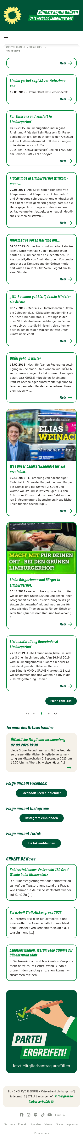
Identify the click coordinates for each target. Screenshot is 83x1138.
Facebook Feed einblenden (42, 793)
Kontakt (22, 1124)
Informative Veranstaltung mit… (35, 240)
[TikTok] (42, 1115)
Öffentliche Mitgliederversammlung (38, 739)
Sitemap (48, 1124)
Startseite (9, 1124)
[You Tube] (49, 1115)
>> (55, 714)
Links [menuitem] (58, 1115)
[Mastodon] (35, 1115)
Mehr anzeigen (61, 701)
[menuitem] (9, 1124)
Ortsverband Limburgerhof (25, 47)
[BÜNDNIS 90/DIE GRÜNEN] (12, 15)
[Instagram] (28, 1115)
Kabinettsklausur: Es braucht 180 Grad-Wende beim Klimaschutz (40, 872)
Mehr (63, 63)
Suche (59, 1124)
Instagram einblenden (41, 818)
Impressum (72, 1124)
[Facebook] (21, 1115)
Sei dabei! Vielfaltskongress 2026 (36, 912)
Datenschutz (41, 1133)
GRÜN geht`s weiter (25, 358)
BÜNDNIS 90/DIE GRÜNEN (58, 12)
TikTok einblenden (41, 843)
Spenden (35, 1124)
